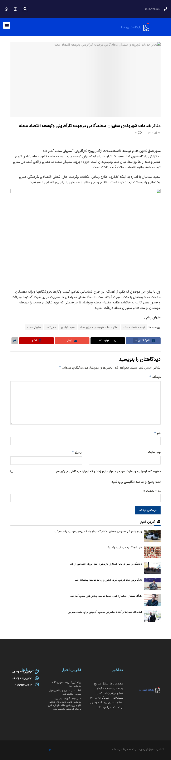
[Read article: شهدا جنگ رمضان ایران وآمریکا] (152, 552)
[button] (25, 9)
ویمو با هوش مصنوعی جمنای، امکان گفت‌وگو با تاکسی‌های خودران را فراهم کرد (98, 531)
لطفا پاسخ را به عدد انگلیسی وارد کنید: (136, 481)
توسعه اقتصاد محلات (134, 327)
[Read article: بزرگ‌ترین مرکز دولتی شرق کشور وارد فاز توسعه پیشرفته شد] (152, 584)
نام (157, 433)
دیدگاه (155, 377)
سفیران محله (34, 327)
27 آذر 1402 (154, 133)
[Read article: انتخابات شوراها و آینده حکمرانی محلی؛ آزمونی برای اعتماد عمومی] (152, 616)
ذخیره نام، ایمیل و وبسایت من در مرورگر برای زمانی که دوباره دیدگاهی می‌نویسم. (108, 471)
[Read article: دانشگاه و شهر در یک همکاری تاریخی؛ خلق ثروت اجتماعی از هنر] (152, 568)
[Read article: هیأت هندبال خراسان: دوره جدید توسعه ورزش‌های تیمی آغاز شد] (152, 600)
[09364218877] (37, 672)
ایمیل (77, 452)
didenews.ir (23, 685)
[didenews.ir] (37, 684)
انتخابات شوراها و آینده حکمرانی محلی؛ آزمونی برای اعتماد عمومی (105, 612)
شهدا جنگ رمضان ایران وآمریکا (124, 547)
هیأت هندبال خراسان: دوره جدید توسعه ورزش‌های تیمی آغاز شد (106, 596)
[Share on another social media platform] (14, 340)
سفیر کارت (51, 327)
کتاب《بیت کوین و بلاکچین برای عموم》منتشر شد (65, 692)
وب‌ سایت (154, 452)
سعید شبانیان (68, 327)
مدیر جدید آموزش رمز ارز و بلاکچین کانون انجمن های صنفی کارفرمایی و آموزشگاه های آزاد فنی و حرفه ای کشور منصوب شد (64, 704)
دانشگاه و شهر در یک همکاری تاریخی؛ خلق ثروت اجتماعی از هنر (106, 564)
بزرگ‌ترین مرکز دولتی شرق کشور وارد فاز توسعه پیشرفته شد (108, 580)
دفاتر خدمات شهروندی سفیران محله (99, 327)
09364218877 (22, 672)
